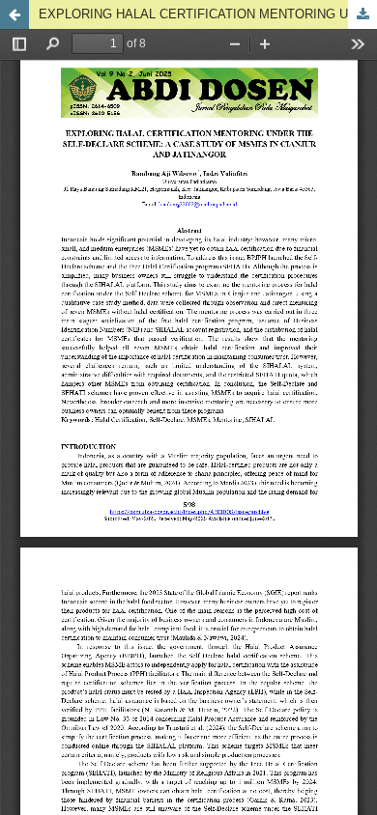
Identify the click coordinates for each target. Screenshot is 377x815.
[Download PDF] (362, 14)
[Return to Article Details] (14, 14)
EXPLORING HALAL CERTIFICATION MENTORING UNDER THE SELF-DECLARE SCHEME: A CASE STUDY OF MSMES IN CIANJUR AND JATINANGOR (208, 14)
